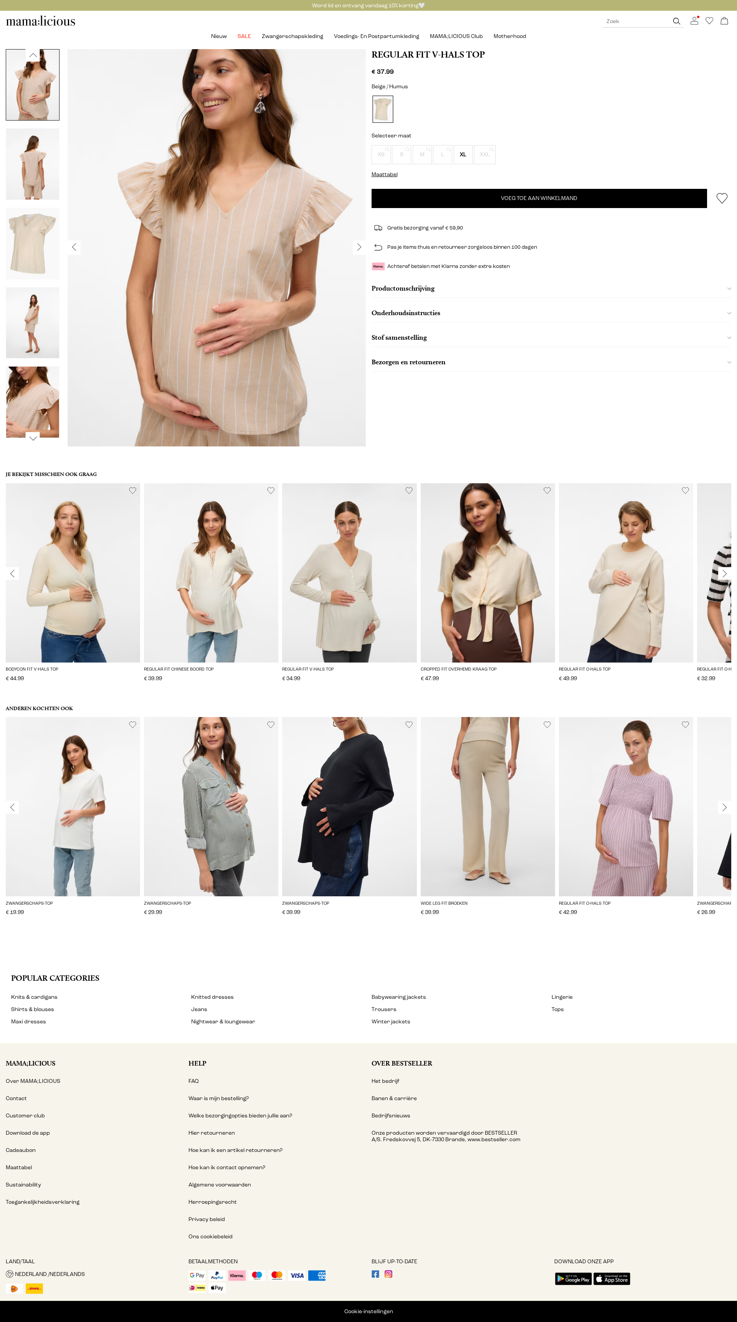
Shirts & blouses (32, 1009)
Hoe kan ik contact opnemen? (226, 1167)
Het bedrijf (385, 1081)
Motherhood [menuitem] (510, 36)
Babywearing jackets (399, 997)
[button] (381, 154)
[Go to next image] (33, 438)
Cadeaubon (21, 1150)
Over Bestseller (402, 1063)
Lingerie (562, 997)
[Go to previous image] (33, 54)
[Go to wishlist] (709, 23)
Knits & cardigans (34, 997)
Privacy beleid (206, 1219)
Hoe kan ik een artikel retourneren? (235, 1150)
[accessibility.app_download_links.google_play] (573, 1285)
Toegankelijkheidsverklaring (42, 1202)
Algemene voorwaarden (219, 1185)
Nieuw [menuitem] (219, 36)
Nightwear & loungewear (223, 1021)
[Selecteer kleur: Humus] (382, 109)
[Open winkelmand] (724, 21)
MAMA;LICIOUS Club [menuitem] (456, 36)
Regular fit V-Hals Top (428, 54)
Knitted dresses (212, 997)
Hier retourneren (211, 1133)
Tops (558, 1009)
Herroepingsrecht (212, 1202)
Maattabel (19, 1167)
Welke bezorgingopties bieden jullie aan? (240, 1115)
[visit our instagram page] (388, 1276)
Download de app (28, 1133)
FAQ (193, 1081)
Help (197, 1063)
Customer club (25, 1115)
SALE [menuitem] (244, 36)
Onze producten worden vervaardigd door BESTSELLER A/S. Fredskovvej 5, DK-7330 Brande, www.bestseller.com (446, 1136)
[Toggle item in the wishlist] (721, 198)
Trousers (384, 1009)
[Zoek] (676, 21)
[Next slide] (724, 573)
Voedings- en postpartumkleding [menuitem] (376, 36)
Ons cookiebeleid (210, 1236)
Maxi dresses (28, 1021)
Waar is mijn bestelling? (218, 1098)
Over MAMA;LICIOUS (33, 1081)
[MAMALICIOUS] (41, 24)
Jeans (199, 1009)
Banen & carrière (394, 1098)
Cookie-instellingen (368, 1311)
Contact (16, 1098)
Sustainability (23, 1185)
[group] (73, 587)
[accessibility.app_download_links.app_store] (612, 1285)
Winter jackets (391, 1021)
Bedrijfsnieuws (391, 1115)
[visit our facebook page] (375, 1276)
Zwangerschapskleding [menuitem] (292, 36)
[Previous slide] (12, 573)
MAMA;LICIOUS (30, 1063)
